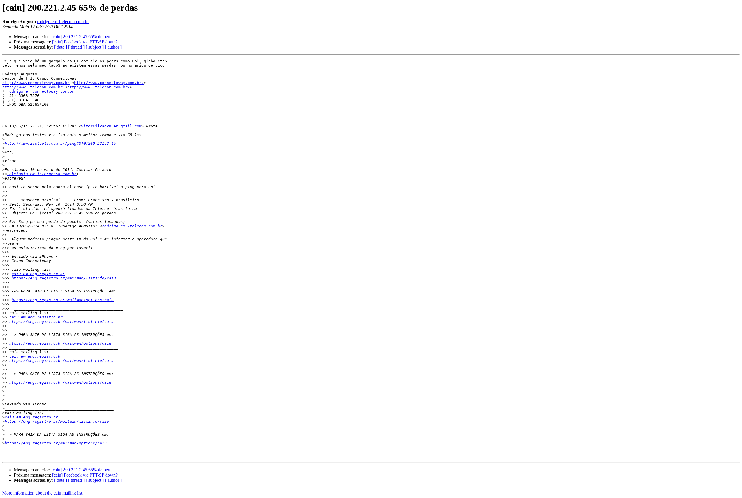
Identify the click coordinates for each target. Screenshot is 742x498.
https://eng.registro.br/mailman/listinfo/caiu (64, 278)
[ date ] (60, 47)
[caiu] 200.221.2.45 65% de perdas (83, 36)
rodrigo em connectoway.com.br (40, 91)
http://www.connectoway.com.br (36, 82)
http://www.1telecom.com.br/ (98, 87)
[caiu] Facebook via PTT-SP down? (85, 41)
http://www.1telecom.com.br (32, 87)
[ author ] (113, 47)
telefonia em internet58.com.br (42, 174)
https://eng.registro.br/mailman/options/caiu (63, 300)
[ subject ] (95, 47)
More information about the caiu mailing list (42, 492)
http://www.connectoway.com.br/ (109, 82)
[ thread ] (76, 47)
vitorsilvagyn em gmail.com (111, 126)
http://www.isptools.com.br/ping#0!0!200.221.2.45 (60, 143)
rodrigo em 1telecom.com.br (63, 21)
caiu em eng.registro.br (38, 274)
